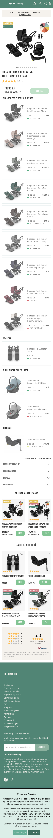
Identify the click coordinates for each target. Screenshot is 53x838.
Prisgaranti (9, 720)
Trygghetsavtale (11, 726)
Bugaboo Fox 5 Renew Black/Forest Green (36, 615)
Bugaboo (36, 12)
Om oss (7, 717)
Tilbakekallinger (11, 723)
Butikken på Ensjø (12, 701)
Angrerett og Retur (12, 694)
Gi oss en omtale (11, 691)
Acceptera (34, 832)
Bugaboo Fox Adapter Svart (13, 576)
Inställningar (20, 832)
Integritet (8, 707)
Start (12, 12)
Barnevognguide (11, 698)
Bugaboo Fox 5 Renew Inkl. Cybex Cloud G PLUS (12, 526)
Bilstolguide (9, 685)
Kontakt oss (9, 713)
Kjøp (20, 533)
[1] (26, 45)
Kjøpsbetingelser (11, 710)
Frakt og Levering (11, 688)
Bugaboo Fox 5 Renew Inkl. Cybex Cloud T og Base (38, 526)
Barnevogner (23, 12)
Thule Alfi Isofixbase (36, 576)
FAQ (5, 704)
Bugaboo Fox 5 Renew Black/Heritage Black (11, 615)
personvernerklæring (28, 826)
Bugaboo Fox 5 (25, 14)
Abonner (41, 747)
